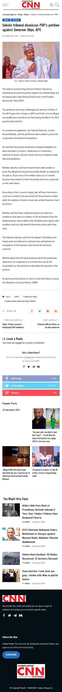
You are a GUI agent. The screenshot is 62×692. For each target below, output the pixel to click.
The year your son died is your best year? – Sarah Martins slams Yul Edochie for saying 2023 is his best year (44, 436)
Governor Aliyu (30, 297)
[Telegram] (33, 367)
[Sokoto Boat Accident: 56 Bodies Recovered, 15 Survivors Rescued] (11, 558)
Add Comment (28, 36)
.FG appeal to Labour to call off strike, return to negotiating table (45, 472)
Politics (16, 20)
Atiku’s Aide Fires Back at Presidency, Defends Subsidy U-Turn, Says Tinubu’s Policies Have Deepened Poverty (40, 511)
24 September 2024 (11, 409)
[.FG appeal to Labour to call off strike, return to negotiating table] (46, 456)
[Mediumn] (38, 367)
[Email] (55, 311)
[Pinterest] (48, 311)
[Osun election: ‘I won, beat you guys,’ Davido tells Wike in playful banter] (11, 575)
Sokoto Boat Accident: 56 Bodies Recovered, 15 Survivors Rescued (39, 556)
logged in (19, 342)
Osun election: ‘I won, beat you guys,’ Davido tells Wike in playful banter (40, 575)
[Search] (56, 5)
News (6, 20)
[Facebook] (32, 311)
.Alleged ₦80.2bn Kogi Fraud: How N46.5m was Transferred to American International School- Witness (16, 474)
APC (17, 297)
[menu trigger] (6, 5)
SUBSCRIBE (11, 654)
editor (27, 522)
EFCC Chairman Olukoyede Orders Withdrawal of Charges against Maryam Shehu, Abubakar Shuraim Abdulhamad (40, 536)
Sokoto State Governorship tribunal (20, 301)
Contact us (29, 357)
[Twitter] (40, 311)
